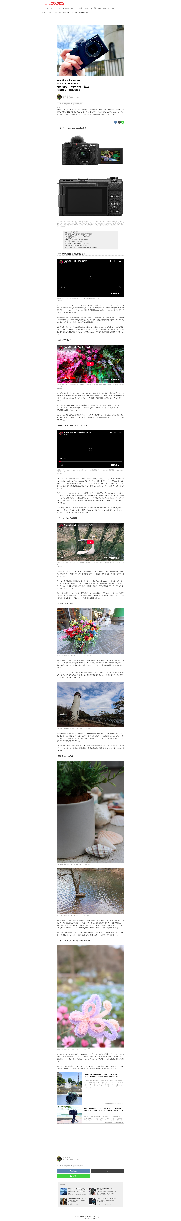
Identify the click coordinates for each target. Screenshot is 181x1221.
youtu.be (59, 300)
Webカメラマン (75, 98)
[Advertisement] (90, 19)
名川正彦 (65, 98)
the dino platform (92, 1218)
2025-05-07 (66, 96)
